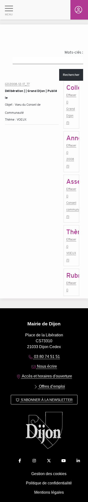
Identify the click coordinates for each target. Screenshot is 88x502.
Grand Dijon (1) (70, 116)
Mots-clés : (74, 52)
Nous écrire (46, 366)
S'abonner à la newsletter (46, 400)
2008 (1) (70, 162)
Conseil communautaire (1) (71, 209)
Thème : (11, 119)
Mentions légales (49, 492)
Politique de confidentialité (49, 483)
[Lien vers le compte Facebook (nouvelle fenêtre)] (19, 461)
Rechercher (71, 75)
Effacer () (71, 98)
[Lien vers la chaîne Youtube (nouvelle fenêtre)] (63, 461)
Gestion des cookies (48, 474)
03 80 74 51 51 (46, 356)
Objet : (10, 105)
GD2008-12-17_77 (17, 84)
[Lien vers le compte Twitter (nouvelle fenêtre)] (48, 461)
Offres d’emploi (51, 386)
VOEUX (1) (71, 256)
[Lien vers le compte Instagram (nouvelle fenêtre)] (34, 461)
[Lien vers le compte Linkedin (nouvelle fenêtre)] (78, 461)
